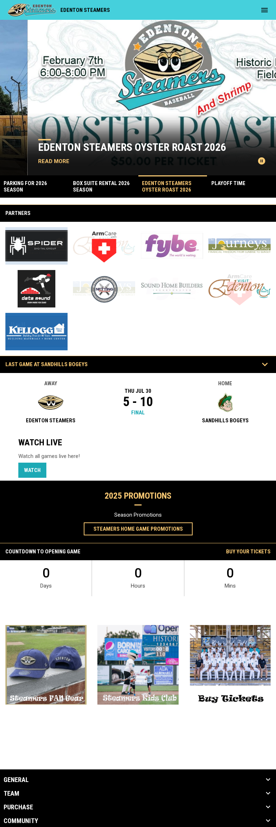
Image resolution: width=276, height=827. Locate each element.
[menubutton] (264, 10)
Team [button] (11, 793)
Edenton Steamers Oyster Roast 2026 (105, 147)
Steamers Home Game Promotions (138, 529)
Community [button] (21, 821)
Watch (32, 470)
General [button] (16, 780)
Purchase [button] (18, 807)
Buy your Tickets (248, 551)
